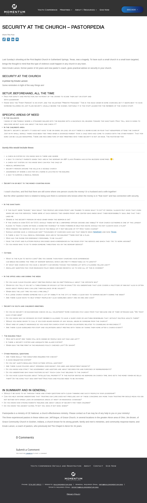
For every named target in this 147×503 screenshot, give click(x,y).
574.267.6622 (35, 484)
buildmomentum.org (63, 484)
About (87, 466)
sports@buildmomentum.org (85, 487)
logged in (29, 453)
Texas (113, 232)
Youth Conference (47, 10)
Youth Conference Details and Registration (56, 466)
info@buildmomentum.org (111, 484)
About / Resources (85, 10)
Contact (98, 466)
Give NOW (131, 9)
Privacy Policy (73, 494)
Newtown (97, 232)
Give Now (104, 10)
